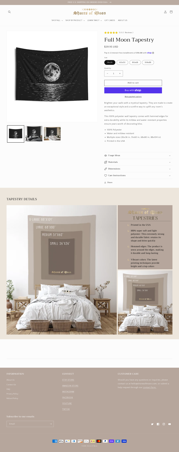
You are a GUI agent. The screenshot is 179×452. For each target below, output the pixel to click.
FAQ (8, 389)
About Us (11, 380)
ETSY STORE (68, 380)
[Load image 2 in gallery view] (33, 133)
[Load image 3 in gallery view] (52, 133)
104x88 (148, 62)
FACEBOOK (67, 397)
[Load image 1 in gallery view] (15, 133)
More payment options (133, 96)
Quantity (107, 68)
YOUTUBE (67, 403)
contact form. (149, 387)
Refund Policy (12, 398)
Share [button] (109, 182)
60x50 (122, 62)
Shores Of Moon (92, 446)
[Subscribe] (51, 424)
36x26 (110, 62)
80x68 (135, 62)
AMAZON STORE (70, 386)
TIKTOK (66, 409)
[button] (9, 12)
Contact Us (11, 385)
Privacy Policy (12, 394)
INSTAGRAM (68, 391)
